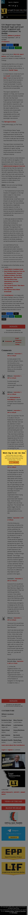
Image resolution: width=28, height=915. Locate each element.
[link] (14, 451)
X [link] (25, 451)
